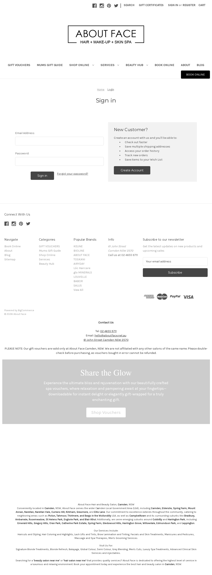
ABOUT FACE (81, 255)
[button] (106, 413)
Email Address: (25, 133)
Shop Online (79, 65)
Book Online (164, 65)
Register (189, 5)
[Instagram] (102, 6)
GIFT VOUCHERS (19, 65)
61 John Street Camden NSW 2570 (106, 340)
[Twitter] (116, 6)
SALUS (77, 285)
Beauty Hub (135, 65)
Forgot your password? (72, 173)
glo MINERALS (82, 272)
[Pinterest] (109, 6)
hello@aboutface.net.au (110, 335)
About (185, 65)
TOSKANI (79, 259)
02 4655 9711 (108, 331)
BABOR (78, 281)
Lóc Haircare (81, 268)
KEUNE (78, 246)
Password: (22, 153)
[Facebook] (94, 6)
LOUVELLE (80, 277)
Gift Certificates (151, 5)
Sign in (173, 5)
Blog (200, 65)
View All (78, 290)
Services (108, 65)
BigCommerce (26, 310)
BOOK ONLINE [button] (195, 74)
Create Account (132, 170)
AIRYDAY (78, 264)
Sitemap (10, 259)
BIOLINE (78, 250)
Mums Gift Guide (50, 65)
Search (129, 5)
